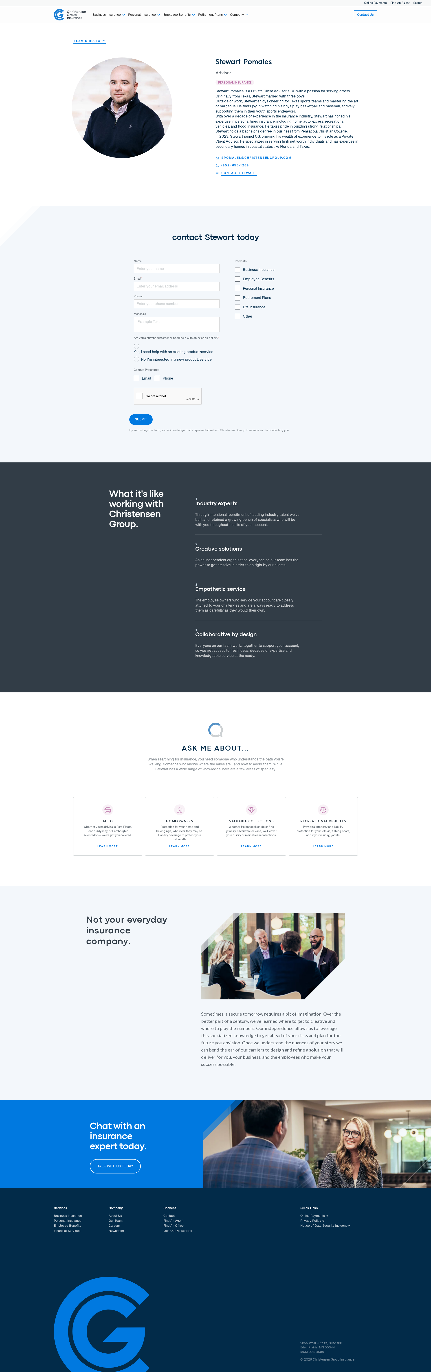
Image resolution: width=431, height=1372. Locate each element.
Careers (114, 1226)
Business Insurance (68, 1216)
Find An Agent (400, 3)
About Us (115, 1216)
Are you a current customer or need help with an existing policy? (177, 338)
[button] (109, 14)
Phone (138, 296)
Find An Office (173, 1226)
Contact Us (365, 15)
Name (138, 261)
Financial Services (67, 1231)
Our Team (116, 1221)
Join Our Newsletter (177, 1231)
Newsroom (116, 1231)
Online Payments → (314, 1216)
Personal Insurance (67, 1221)
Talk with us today (115, 1166)
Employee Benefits (67, 1226)
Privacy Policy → (312, 1221)
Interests (241, 261)
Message (140, 314)
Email (138, 279)
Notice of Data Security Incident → (325, 1226)
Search (417, 3)
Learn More (107, 846)
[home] (70, 14)
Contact (169, 1216)
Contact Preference (146, 370)
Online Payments (375, 3)
